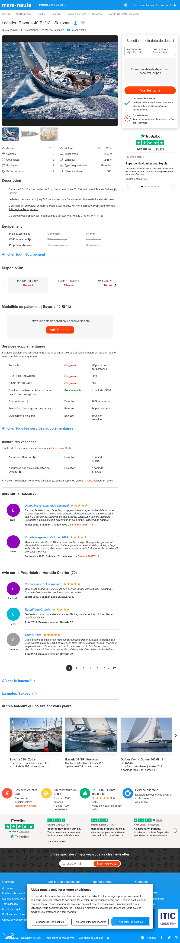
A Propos (7, 888)
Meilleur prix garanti (26, 805)
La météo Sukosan (18, 693)
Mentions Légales (12, 909)
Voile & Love (33, 635)
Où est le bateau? (17, 680)
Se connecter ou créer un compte (153, 5)
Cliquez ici (91, 480)
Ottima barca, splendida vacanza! (47, 505)
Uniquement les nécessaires (90, 922)
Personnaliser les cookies (49, 922)
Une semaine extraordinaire (43, 584)
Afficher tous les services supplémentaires (37, 428)
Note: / (107, 803)
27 (114, 668)
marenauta (16, 5)
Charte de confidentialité (16, 919)
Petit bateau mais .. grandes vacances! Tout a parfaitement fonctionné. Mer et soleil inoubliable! (69, 616)
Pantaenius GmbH (62, 448)
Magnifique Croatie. (38, 609)
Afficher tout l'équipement (23, 209)
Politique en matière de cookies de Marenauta (99, 908)
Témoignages (10, 903)
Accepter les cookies (131, 922)
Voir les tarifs (60, 330)
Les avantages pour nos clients (20, 898)
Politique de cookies (13, 914)
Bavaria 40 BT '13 (82, 524)
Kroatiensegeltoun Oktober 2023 (46, 537)
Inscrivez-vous (107, 863)
